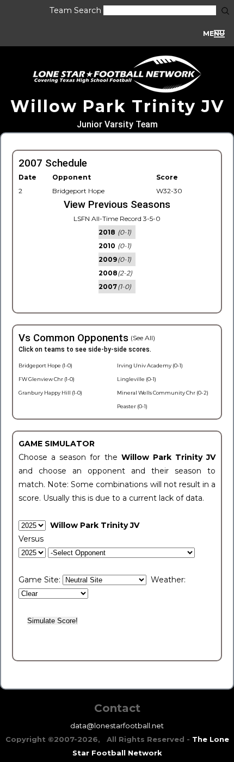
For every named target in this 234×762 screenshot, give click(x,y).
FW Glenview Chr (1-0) (47, 379)
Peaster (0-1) (132, 406)
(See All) (143, 338)
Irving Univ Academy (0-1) (150, 365)
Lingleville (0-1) (136, 379)
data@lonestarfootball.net (117, 725)
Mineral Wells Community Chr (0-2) (162, 393)
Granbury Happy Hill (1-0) (50, 393)
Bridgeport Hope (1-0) (45, 365)
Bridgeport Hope (78, 191)
